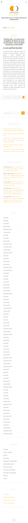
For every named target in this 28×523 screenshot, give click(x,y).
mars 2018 (6, 398)
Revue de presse (7, 467)
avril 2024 (5, 255)
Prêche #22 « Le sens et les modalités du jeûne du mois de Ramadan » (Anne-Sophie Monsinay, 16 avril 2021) (14, 42)
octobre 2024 (6, 250)
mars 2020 (6, 349)
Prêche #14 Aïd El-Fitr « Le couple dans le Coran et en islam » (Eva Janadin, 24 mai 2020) (13, 168)
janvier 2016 (6, 413)
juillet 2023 (6, 273)
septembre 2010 (7, 430)
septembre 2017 (7, 404)
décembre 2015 (7, 416)
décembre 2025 (7, 229)
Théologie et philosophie (9, 472)
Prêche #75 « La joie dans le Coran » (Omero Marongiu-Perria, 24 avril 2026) (13, 129)
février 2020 (6, 352)
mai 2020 (5, 343)
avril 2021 (5, 320)
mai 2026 (5, 217)
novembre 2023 (7, 270)
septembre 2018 (7, 387)
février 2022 (6, 302)
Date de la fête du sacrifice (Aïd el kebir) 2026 (13, 134)
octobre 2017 (6, 401)
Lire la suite (17, 97)
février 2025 (6, 241)
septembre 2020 (7, 334)
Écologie (5, 449)
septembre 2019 (7, 366)
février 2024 (6, 261)
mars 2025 (6, 238)
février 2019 (6, 381)
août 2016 (5, 407)
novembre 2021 (7, 308)
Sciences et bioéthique (9, 470)
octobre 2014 (6, 422)
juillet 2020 (6, 340)
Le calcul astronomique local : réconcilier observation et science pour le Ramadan (13, 150)
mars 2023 (6, 282)
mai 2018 (5, 393)
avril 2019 (5, 375)
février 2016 (6, 410)
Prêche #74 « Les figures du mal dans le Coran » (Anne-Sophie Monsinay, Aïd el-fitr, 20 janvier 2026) (13, 140)
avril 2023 (5, 279)
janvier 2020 (6, 355)
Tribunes (5, 475)
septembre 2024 (7, 252)
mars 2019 (6, 378)
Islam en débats (7, 452)
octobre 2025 (6, 232)
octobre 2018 (6, 384)
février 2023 (6, 285)
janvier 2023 (6, 287)
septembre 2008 (7, 433)
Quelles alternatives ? (8, 464)
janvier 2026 (6, 226)
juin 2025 (5, 235)
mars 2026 (6, 223)
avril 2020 (5, 346)
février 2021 (6, 322)
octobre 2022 (6, 290)
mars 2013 (6, 425)
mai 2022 (5, 296)
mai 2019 (5, 372)
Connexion (6, 494)
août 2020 (6, 337)
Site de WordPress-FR (9, 503)
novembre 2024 (7, 247)
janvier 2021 (6, 325)
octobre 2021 (6, 311)
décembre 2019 (7, 358)
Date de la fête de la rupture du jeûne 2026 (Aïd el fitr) (13, 145)
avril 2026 (5, 220)
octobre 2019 (6, 363)
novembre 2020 (7, 328)
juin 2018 (5, 390)
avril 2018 (5, 395)
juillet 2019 (6, 369)
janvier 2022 (6, 305)
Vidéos (5, 478)
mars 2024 (6, 258)
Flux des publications (8, 497)
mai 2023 (5, 276)
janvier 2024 (6, 264)
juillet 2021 (6, 314)
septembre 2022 (7, 293)
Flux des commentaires (9, 500)
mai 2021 (5, 317)
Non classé (6, 458)
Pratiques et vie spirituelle (10, 461)
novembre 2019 (7, 360)
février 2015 (6, 419)
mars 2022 (6, 299)
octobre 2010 (6, 428)
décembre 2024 (7, 244)
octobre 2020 (6, 331)
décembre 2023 (7, 267)
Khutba (14, 35)
